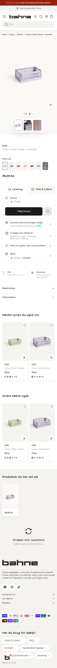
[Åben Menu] (4, 16)
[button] (28, 225)
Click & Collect (44, 189)
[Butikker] (46, 16)
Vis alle (45, 166)
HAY (5, 145)
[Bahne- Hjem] (20, 16)
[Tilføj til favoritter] (48, 211)
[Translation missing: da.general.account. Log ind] (35, 16)
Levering (17, 189)
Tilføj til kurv (24, 211)
